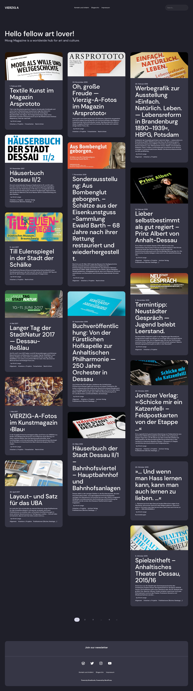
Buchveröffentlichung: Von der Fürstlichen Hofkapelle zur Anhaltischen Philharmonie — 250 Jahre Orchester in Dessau (95, 352)
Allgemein (13, 366)
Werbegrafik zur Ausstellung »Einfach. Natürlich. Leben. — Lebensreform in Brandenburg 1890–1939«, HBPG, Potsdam (158, 111)
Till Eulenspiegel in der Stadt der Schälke (32, 258)
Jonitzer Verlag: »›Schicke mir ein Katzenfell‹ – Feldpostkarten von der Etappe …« (158, 412)
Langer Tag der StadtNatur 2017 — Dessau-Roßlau (32, 338)
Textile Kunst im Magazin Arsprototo (32, 97)
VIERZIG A (12, 8)
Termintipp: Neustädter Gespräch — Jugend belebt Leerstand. (155, 317)
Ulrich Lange (16, 121)
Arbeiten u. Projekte (16, 124)
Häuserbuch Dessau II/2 (27, 176)
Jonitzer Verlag (30, 200)
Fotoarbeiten (29, 124)
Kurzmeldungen (140, 515)
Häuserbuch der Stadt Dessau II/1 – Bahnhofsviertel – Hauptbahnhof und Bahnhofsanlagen (96, 468)
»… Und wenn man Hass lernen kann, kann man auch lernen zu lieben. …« (158, 484)
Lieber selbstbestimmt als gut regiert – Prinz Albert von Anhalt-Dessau (157, 227)
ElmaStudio (92, 680)
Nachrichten (39, 124)
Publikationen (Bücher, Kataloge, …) (22, 202)
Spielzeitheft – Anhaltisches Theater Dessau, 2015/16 (157, 570)
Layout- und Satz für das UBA (33, 499)
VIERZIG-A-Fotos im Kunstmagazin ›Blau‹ (33, 423)
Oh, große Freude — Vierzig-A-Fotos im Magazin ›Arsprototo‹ (94, 99)
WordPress (108, 680)
